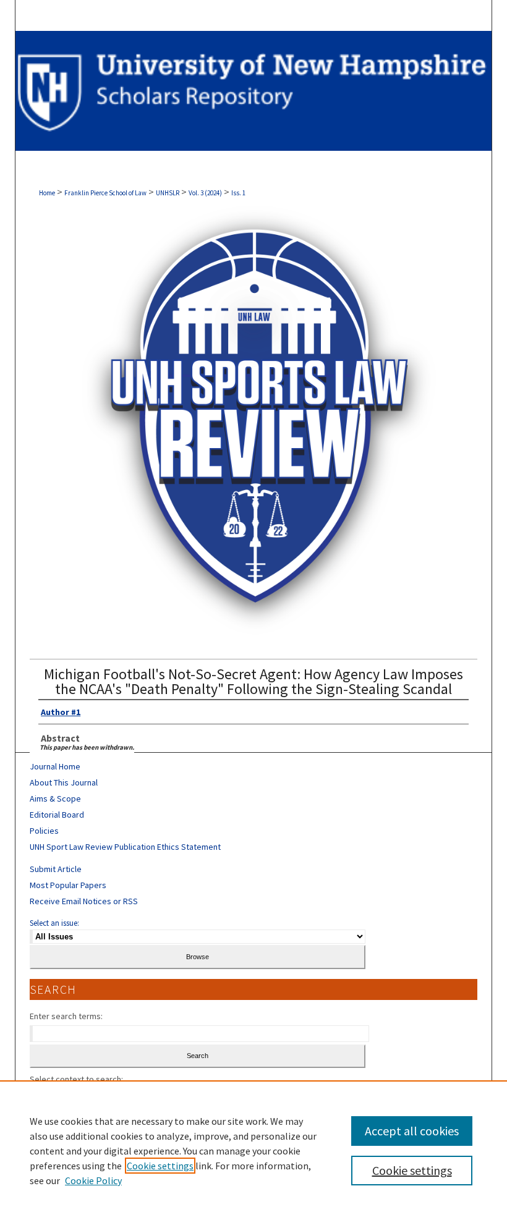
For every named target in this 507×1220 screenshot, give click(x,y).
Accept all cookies (412, 1130)
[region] (253, 1150)
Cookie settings (160, 1165)
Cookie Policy (93, 1180)
